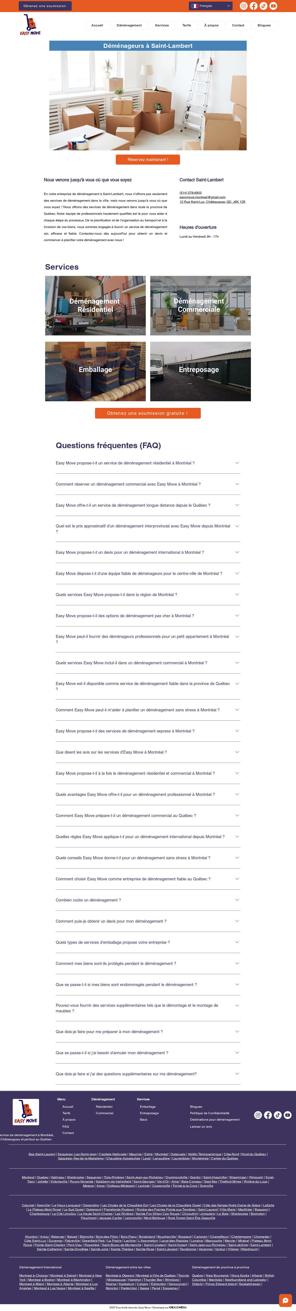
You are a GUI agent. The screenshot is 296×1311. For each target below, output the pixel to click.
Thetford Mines (230, 1181)
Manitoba (215, 1280)
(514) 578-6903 (191, 193)
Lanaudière (161, 1158)
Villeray (233, 1249)
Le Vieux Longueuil (66, 1205)
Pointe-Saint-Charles (49, 1245)
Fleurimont (89, 1218)
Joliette (42, 1181)
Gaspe (144, 1288)
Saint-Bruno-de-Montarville (121, 1245)
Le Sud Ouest (74, 1209)
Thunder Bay (153, 1280)
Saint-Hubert (177, 1245)
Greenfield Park (93, 1241)
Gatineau (57, 1177)
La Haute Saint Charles (96, 1214)
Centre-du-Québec (224, 1158)
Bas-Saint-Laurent (42, 1154)
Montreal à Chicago (33, 1275)
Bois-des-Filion (107, 1237)
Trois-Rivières (114, 1177)
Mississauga (116, 1280)
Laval (147, 1158)
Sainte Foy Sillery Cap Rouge (157, 1214)
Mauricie (135, 1154)
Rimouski (256, 1177)
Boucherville (166, 1237)
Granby (195, 1177)
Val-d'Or (163, 1181)
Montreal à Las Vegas (49, 1288)
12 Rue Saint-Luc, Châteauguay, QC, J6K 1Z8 (212, 202)
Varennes (206, 1249)
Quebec (43, 1177)
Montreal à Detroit (63, 1275)
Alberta (257, 1275)
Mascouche (213, 1241)
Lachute (144, 1186)
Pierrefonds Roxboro (119, 1209)
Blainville (87, 1237)
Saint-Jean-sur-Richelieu (144, 1177)
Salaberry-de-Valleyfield (113, 1181)
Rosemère (91, 1245)
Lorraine (197, 1241)
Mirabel (243, 1241)
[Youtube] (273, 6)
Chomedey (262, 1237)
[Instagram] (244, 6)
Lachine (130, 1241)
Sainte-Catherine (49, 1249)
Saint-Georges (144, 1181)
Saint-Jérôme (238, 1245)
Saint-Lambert (260, 1245)
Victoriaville (58, 1181)
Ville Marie (228, 1209)
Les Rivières (124, 1214)
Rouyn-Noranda (81, 1181)
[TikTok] (263, 6)
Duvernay (56, 1241)
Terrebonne (188, 1249)
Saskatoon (126, 1284)
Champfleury (219, 1237)
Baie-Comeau (191, 1181)
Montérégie (200, 1158)
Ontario (197, 1284)
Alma (175, 1181)
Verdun (220, 1249)
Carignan (200, 1237)
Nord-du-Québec (253, 1154)
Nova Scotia (240, 1275)
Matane (88, 1186)
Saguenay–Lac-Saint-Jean (77, 1154)
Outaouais (178, 1154)
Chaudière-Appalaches (123, 1158)
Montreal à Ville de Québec (156, 1275)
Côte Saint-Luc (35, 1241)
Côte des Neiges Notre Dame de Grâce (232, 1205)
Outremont (93, 1209)
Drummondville (177, 1177)
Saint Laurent (208, 1209)
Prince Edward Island (221, 1284)
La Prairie (114, 1241)
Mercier (230, 1241)
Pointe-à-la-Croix (185, 1186)
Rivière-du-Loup (255, 1181)
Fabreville (72, 1241)
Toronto (183, 1275)
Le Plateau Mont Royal (44, 1209)
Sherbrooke (75, 1177)
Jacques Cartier (110, 1218)
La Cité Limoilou (64, 1214)
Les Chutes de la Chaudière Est (124, 1205)
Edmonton (158, 1284)
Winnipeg (172, 1280)
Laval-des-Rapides (174, 1241)
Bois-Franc (129, 1237)
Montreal (28, 1177)
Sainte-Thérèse (122, 1249)
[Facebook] (254, 6)
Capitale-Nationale (113, 1154)
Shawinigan (238, 1177)
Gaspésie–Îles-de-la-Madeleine (81, 1158)
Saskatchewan (250, 1284)
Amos (100, 1186)
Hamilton (134, 1280)
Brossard (184, 1237)
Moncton (112, 1288)
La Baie (223, 1214)
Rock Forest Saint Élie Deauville (191, 1218)
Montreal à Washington (73, 1280)
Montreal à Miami (32, 1284)
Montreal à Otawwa (120, 1275)
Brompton (258, 1214)
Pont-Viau (74, 1245)
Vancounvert (177, 1284)
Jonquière (207, 1214)
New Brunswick (217, 1275)
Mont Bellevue (154, 1218)
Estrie (148, 1154)
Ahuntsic (31, 1237)
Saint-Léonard (167, 1249)
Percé (156, 1288)
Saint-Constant (155, 1245)
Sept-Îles (210, 1181)
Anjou (44, 1237)
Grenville (206, 1186)
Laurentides (181, 1158)
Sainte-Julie (99, 1249)
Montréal (161, 1154)
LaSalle (268, 1205)
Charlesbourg (40, 1214)
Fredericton (129, 1288)
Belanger (58, 1237)
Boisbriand (147, 1237)
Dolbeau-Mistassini (121, 1186)
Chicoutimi (190, 1214)
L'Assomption (148, 1241)
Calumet (28, 1205)
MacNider (245, 1209)
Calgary (142, 1284)
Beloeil (72, 1237)
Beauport (261, 1209)
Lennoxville (133, 1218)
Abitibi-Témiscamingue (204, 1154)
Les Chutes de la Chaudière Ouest (175, 1205)
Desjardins (91, 1205)
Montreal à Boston (41, 1280)
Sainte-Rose (145, 1249)
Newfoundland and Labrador (246, 1280)
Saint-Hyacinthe (215, 1177)
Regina (111, 1284)
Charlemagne (241, 1237)
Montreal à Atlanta (60, 1284)
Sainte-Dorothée (76, 1249)
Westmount (249, 1249)
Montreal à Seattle (81, 1288)
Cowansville (161, 1186)
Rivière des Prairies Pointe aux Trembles (166, 1209)
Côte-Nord (231, 1154)
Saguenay (94, 1177)
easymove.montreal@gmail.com (203, 197)
